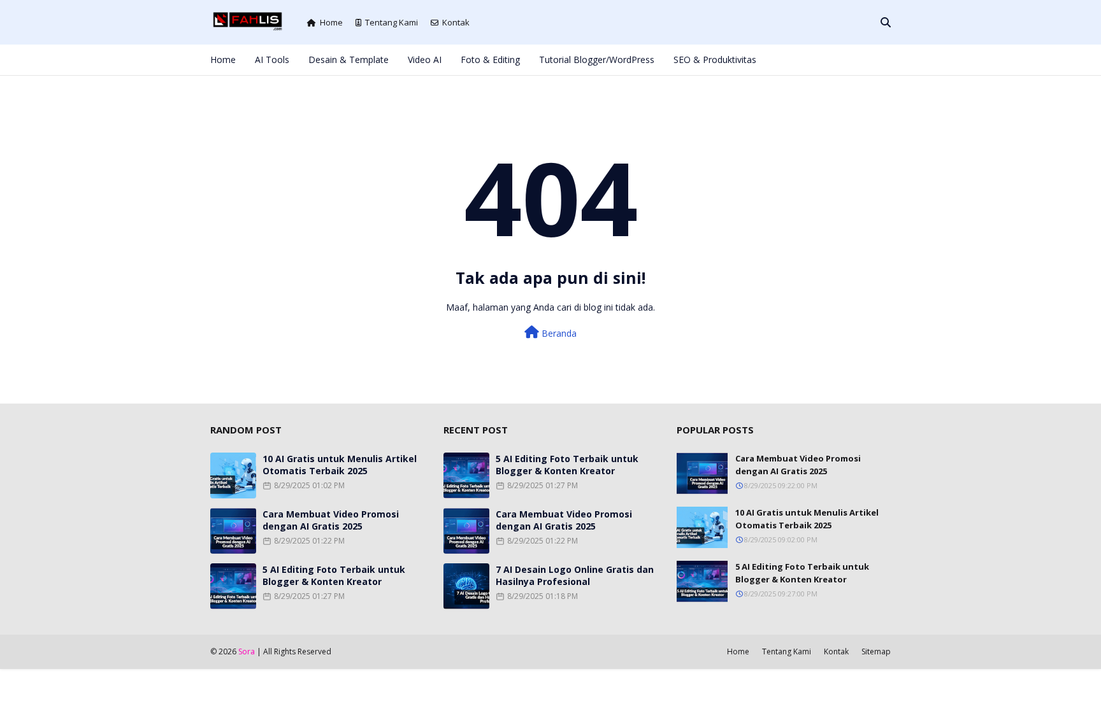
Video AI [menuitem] (425, 59)
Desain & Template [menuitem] (348, 59)
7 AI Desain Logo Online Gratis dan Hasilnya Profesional (575, 575)
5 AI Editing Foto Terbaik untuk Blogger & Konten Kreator (334, 575)
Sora (246, 651)
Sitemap (876, 651)
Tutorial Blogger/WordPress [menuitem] (596, 59)
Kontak (456, 22)
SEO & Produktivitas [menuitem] (714, 59)
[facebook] (802, 60)
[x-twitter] (823, 60)
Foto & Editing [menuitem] (490, 59)
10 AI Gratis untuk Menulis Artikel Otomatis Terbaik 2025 (340, 465)
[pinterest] (866, 60)
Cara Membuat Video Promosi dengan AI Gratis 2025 (331, 520)
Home (331, 22)
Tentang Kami (391, 22)
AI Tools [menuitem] (272, 59)
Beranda (558, 333)
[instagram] (845, 60)
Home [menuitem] (223, 59)
